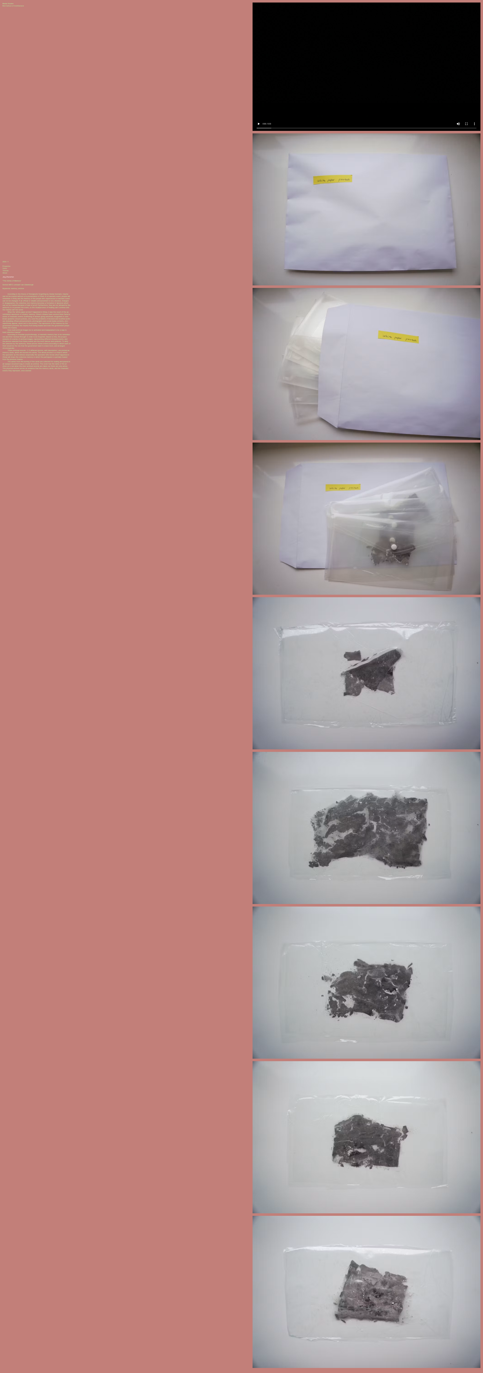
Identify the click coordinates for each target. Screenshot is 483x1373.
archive (21, 288)
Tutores (6, 271)
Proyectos (6, 266)
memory (14, 288)
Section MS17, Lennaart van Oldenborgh (18, 285)
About (5, 273)
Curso (5, 268)
